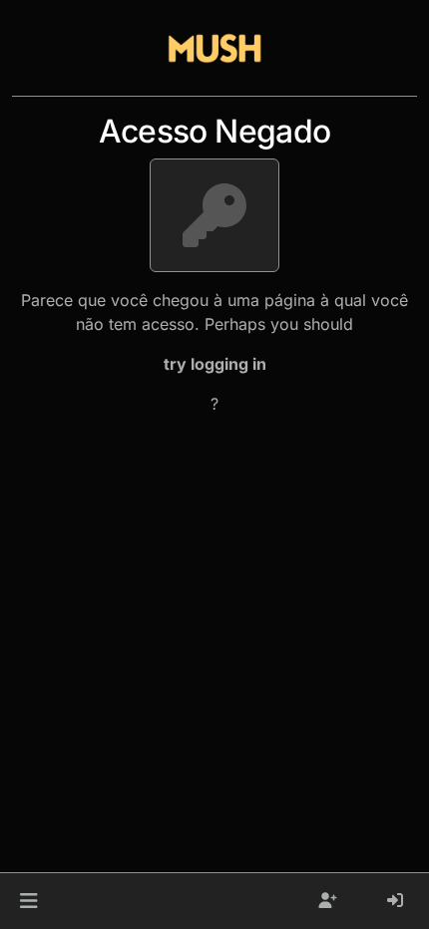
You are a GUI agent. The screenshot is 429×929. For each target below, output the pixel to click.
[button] (28, 901)
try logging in (215, 364)
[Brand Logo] (214, 48)
